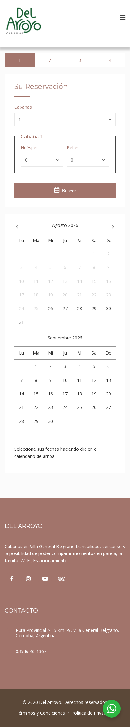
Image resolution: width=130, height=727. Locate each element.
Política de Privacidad (93, 713)
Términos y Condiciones (40, 713)
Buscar (69, 190)
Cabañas (23, 107)
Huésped (30, 147)
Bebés (73, 147)
